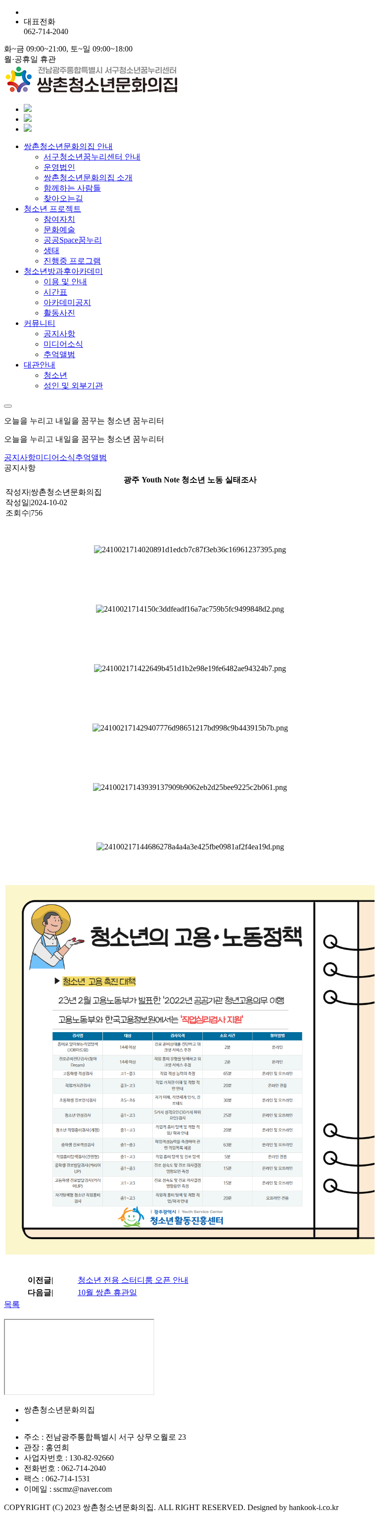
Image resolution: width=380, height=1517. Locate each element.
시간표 (55, 292)
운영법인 (59, 167)
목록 (12, 1304)
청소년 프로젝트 (52, 209)
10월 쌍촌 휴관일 (107, 1292)
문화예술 (59, 229)
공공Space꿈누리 (73, 240)
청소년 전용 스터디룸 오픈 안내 (133, 1280)
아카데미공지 (67, 302)
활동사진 (59, 313)
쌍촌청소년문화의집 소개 (88, 177)
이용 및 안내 (65, 281)
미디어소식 (63, 344)
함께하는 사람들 (72, 188)
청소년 (55, 375)
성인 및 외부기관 (73, 385)
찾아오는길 (63, 198)
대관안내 (39, 365)
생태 (51, 250)
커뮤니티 (39, 323)
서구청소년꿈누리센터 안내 (92, 157)
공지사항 (59, 333)
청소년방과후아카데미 (63, 271)
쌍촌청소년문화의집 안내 (68, 146)
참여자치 (59, 219)
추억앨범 (59, 354)
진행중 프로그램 (72, 261)
